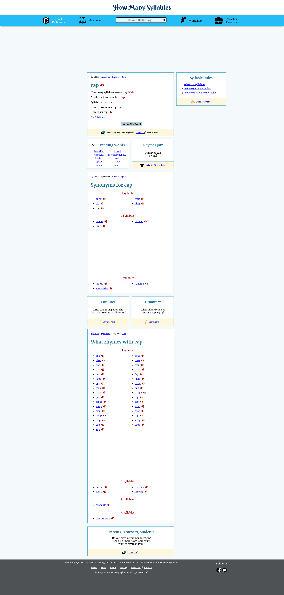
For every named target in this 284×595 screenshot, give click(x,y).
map (98, 388)
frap (137, 365)
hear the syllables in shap (143, 406)
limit (98, 226)
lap (97, 383)
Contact (148, 567)
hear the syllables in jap (141, 374)
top (98, 208)
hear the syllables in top (102, 208)
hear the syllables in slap (103, 411)
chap (137, 355)
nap (137, 388)
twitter (224, 570)
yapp (137, 424)
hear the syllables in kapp (104, 379)
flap (98, 365)
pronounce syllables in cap (111, 112)
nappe (138, 392)
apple (99, 161)
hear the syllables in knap (143, 379)
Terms (113, 567)
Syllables (95, 177)
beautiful (99, 151)
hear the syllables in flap (103, 365)
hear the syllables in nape (104, 392)
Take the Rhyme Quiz (155, 165)
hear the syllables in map (103, 388)
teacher (99, 158)
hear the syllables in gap (102, 369)
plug (137, 203)
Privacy (123, 567)
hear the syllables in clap (103, 360)
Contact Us (140, 132)
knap (137, 378)
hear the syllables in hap (102, 374)
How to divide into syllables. (200, 92)
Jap (136, 374)
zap (98, 429)
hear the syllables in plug (142, 203)
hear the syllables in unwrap (146, 491)
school (117, 151)
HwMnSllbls (142, 7)
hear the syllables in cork (142, 199)
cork (137, 198)
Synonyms (105, 77)
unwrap (139, 491)
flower (117, 158)
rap (137, 397)
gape (137, 369)
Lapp (138, 383)
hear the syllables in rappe (105, 402)
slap (98, 411)
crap (137, 360)
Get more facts (108, 322)
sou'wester (102, 288)
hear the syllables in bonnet (145, 221)
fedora (99, 283)
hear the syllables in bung (104, 199)
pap (98, 397)
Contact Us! (133, 552)
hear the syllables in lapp (143, 383)
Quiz (123, 77)
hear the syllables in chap (143, 356)
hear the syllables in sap (141, 402)
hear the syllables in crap (142, 360)
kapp (98, 378)
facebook (218, 570)
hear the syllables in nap (141, 388)
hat (97, 203)
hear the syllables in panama (146, 283)
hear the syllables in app (102, 356)
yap (98, 424)
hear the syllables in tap (141, 415)
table (117, 165)
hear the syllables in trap (103, 420)
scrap (99, 406)
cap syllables (102, 85)
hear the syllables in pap (102, 397)
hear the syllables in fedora (106, 283)
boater (99, 221)
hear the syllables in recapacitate (112, 518)
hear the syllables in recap (104, 491)
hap (98, 374)
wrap (138, 420)
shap (137, 406)
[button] (164, 20)
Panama (139, 283)
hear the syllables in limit (104, 226)
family (99, 165)
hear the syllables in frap (142, 365)
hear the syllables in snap (143, 411)
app (98, 355)
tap (137, 415)
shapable (101, 504)
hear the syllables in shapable (108, 505)
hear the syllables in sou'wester (111, 288)
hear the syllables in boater (106, 221)
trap (98, 420)
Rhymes (115, 77)
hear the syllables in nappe (144, 392)
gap (98, 369)
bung (99, 198)
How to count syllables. (197, 88)
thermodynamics (117, 154)
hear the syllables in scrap (104, 406)
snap (137, 411)
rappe (99, 401)
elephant (99, 154)
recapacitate (103, 518)
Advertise (136, 567)
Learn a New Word (131, 124)
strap (99, 415)
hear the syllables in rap (141, 397)
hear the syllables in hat (102, 203)
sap (137, 401)
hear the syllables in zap (102, 429)
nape (98, 392)
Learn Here (153, 322)
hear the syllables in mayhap (146, 487)
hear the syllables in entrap (106, 487)
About (94, 567)
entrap (99, 487)
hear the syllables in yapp (143, 425)
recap (99, 491)
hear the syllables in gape (143, 369)
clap (98, 360)
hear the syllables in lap (102, 383)
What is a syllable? (194, 84)
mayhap (139, 487)
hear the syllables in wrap (143, 420)
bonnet (139, 221)
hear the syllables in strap (104, 415)
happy (117, 161)
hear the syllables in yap (102, 425)
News (103, 567)
